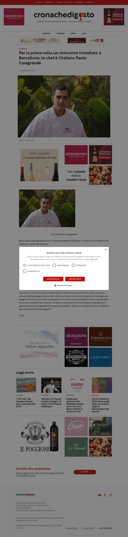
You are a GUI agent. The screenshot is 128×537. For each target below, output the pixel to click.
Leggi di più (94, 259)
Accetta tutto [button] (53, 279)
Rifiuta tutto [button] (75, 279)
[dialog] (64, 268)
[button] (64, 285)
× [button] (106, 249)
